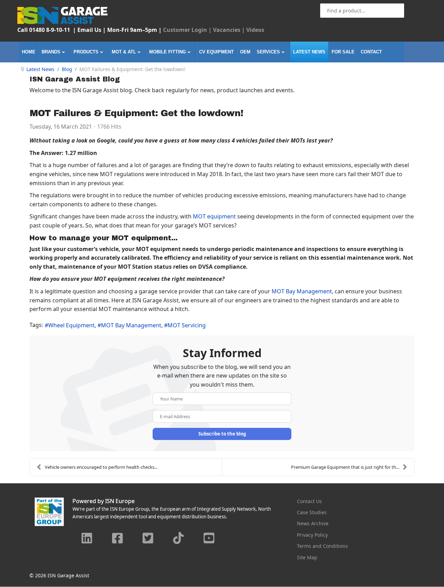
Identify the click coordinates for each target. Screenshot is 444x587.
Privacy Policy (312, 535)
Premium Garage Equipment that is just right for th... (345, 467)
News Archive (312, 523)
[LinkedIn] (87, 539)
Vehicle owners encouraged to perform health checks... (101, 467)
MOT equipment (214, 216)
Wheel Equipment (71, 325)
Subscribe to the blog (222, 434)
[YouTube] (209, 539)
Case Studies (312, 512)
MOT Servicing (187, 325)
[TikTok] (179, 539)
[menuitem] (29, 52)
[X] (148, 539)
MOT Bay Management (302, 291)
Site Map (307, 557)
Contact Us (309, 501)
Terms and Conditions (322, 546)
